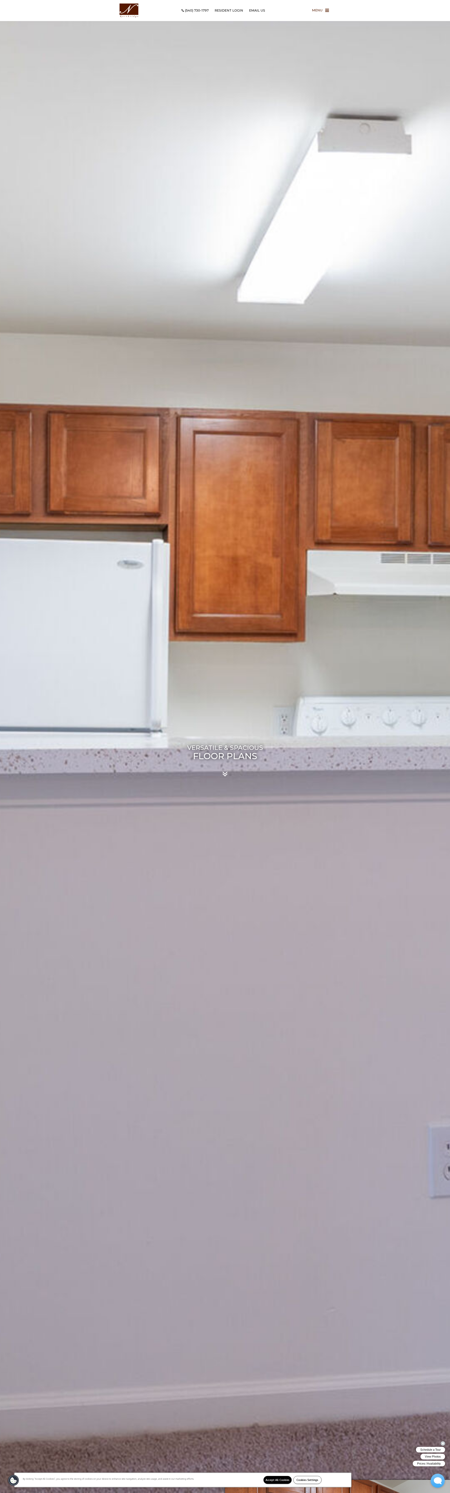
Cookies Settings (307, 1479)
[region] (183, 1479)
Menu (317, 10)
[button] (13, 1480)
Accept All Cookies (278, 1479)
